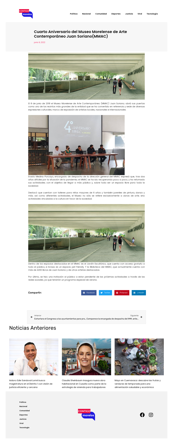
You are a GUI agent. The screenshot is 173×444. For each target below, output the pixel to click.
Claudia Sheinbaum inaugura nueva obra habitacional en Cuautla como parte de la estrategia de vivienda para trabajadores (84, 384)
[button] (89, 292)
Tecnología (152, 13)
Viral (140, 13)
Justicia (129, 13)
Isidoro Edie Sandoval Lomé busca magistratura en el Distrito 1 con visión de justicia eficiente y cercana (30, 384)
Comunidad (101, 13)
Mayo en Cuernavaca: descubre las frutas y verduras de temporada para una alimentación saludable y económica (138, 384)
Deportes (116, 13)
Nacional (86, 13)
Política (73, 13)
